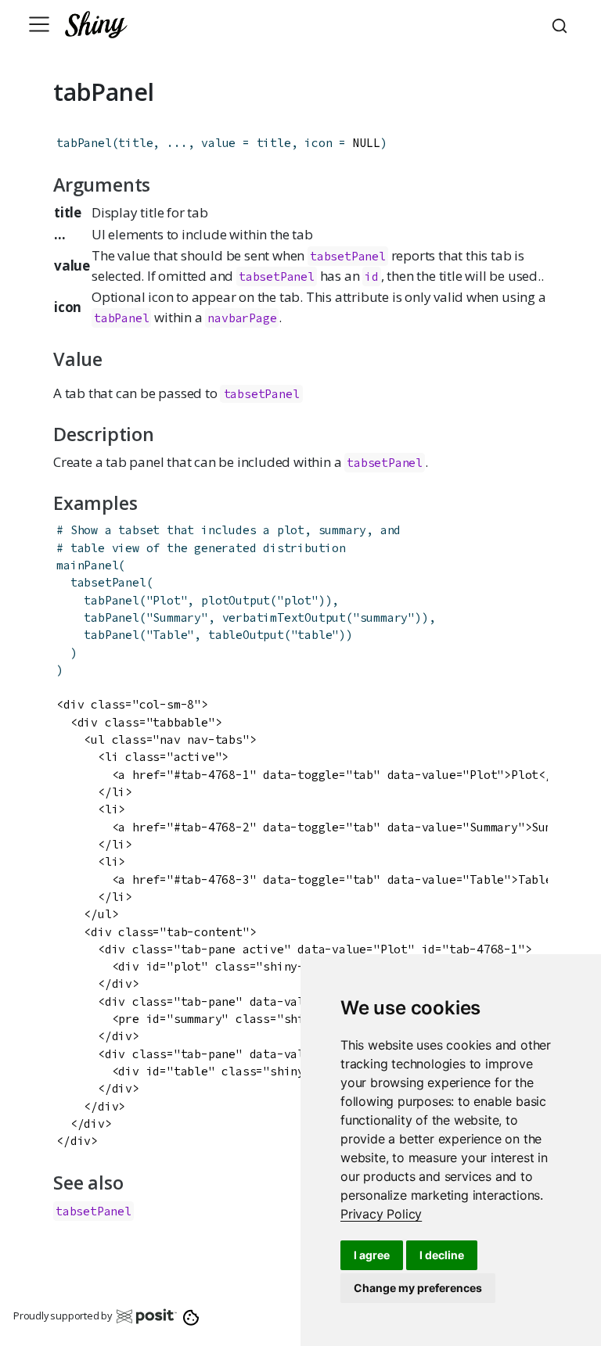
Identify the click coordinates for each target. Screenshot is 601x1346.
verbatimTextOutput (284, 617)
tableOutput (246, 634)
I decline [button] (441, 1255)
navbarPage (241, 317)
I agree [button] (372, 1255)
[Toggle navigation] (39, 24)
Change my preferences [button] (418, 1287)
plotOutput (235, 600)
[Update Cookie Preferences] (191, 1315)
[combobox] (562, 24)
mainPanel (87, 565)
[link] (381, 1214)
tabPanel (83, 142)
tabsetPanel (262, 393)
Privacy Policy (381, 1214)
